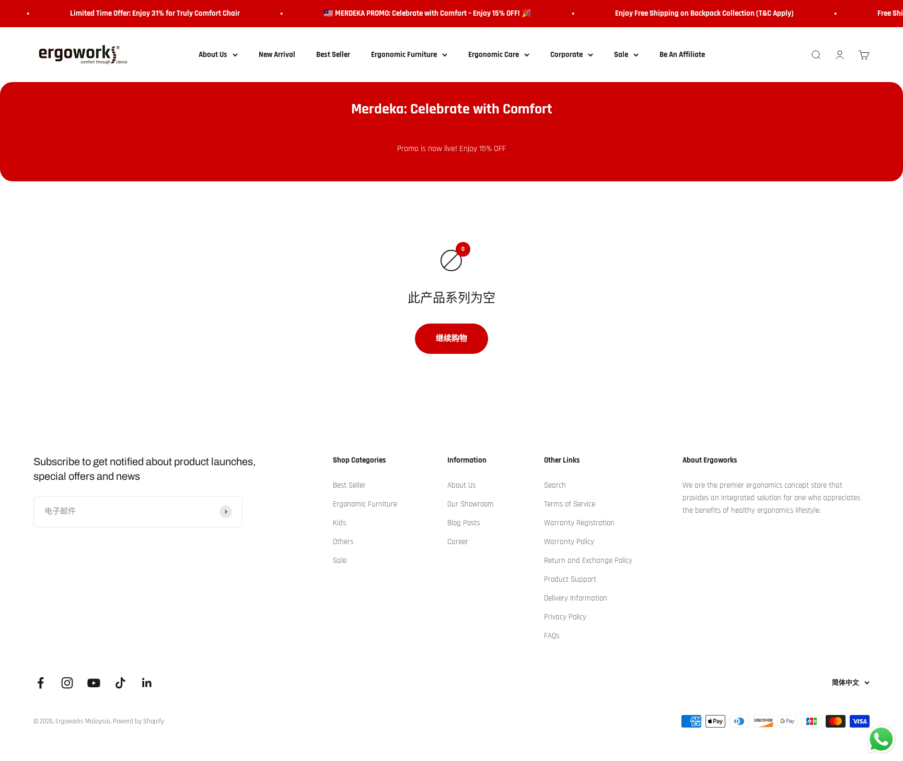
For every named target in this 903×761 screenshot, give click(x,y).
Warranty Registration (579, 523)
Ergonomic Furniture (404, 55)
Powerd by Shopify (138, 721)
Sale (621, 55)
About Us (213, 55)
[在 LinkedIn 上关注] (147, 683)
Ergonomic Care (493, 55)
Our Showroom (470, 504)
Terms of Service (569, 504)
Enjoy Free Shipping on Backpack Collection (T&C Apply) (698, 13)
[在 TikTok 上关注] (120, 683)
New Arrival (277, 55)
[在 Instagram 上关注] (67, 683)
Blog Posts (463, 523)
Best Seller (333, 55)
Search (555, 485)
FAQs (551, 636)
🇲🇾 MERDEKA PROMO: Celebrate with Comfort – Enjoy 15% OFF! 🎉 (422, 13)
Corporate (566, 55)
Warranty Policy (569, 542)
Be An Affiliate (682, 55)
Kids (339, 523)
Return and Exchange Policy (588, 561)
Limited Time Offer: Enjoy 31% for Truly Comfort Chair (149, 13)
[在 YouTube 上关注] (94, 683)
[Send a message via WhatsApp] (881, 739)
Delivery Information (575, 598)
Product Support (570, 579)
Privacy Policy (565, 617)
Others (343, 542)
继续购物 (451, 338)
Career (457, 542)
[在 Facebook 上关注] (40, 683)
